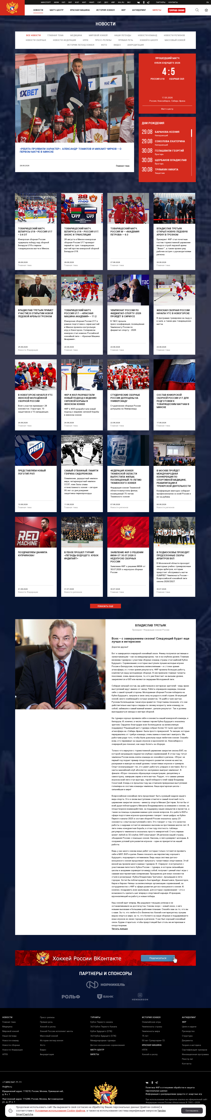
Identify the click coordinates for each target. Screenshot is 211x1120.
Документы (187, 1040)
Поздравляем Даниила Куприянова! (32, 554)
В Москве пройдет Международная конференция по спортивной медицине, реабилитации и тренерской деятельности (174, 478)
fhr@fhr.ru (7, 1086)
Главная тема (55, 35)
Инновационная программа (195, 1054)
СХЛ (99, 2)
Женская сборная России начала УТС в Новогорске (173, 312)
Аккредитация (135, 44)
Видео (117, 44)
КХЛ (63, 2)
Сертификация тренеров (194, 1049)
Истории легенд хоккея (80, 44)
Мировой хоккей (98, 35)
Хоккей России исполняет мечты (56, 1031)
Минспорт (46, 2)
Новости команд (147, 35)
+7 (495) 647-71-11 (12, 1082)
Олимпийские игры (151, 1022)
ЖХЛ (77, 2)
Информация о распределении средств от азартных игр (174, 1094)
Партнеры (160, 2)
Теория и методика (191, 1045)
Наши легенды (122, 35)
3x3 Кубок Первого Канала (103, 1026)
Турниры (95, 1017)
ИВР (113, 2)
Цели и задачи (189, 1026)
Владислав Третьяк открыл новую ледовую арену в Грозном (172, 231)
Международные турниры (103, 1040)
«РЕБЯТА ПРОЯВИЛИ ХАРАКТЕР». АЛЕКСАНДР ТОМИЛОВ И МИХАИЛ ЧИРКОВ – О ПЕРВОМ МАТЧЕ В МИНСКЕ (70, 150)
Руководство (188, 1031)
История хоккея (105, 10)
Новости (38, 10)
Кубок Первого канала (101, 1022)
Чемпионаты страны (152, 1026)
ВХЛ (70, 2)
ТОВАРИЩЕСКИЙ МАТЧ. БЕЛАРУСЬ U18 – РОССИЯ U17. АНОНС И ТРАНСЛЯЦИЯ (81, 231)
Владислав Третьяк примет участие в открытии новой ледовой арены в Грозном (35, 313)
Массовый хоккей (175, 40)
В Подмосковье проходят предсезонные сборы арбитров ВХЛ (173, 555)
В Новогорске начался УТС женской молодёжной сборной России (35, 397)
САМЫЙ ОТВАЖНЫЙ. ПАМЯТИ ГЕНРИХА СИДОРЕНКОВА (81, 472)
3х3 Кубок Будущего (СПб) (103, 1035)
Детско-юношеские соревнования (107, 1045)
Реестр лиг (187, 1059)
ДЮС (106, 2)
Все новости (33, 35)
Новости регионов (174, 35)
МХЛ (84, 2)
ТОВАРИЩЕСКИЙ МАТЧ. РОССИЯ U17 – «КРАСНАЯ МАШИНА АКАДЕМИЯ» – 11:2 (80, 313)
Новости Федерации (64, 40)
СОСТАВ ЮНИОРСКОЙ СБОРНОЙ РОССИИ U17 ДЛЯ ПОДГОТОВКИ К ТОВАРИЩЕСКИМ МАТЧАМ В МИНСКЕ (173, 401)
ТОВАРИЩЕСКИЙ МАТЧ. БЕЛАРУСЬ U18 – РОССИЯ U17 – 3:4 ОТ (35, 231)
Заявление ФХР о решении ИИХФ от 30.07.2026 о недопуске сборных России (126, 557)
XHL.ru (121, 2)
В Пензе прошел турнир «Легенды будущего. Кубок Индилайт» (81, 555)
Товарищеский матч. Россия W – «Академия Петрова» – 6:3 (124, 231)
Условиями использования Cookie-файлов (60, 1110)
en (208, 2)
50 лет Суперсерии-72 (153, 1040)
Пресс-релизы (103, 40)
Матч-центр (56, 10)
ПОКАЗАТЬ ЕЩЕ (105, 606)
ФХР (123, 10)
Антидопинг (139, 10)
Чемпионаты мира (151, 1031)
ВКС (129, 2)
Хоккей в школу (149, 40)
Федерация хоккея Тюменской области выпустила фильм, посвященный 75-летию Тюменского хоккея (125, 476)
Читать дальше (120, 928)
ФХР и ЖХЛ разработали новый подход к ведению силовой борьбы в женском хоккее (80, 399)
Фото (104, 44)
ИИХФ (56, 2)
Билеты (157, 10)
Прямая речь (125, 40)
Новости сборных (36, 40)
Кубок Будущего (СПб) (101, 1031)
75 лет (145, 1035)
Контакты (173, 2)
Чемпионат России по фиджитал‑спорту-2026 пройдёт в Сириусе (125, 313)
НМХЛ (91, 2)
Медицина (76, 35)
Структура (187, 1035)
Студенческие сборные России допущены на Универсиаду (125, 397)
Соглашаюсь (192, 1110)
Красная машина (80, 10)
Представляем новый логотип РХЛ (32, 472)
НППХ (85, 40)
